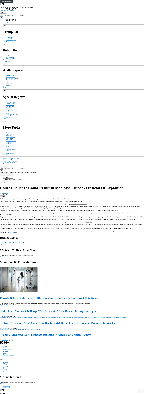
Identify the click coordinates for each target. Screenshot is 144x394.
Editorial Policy (6, 386)
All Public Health (7, 59)
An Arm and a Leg (10, 79)
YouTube (5, 363)
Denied (7, 113)
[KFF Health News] (8, 9)
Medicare (8, 150)
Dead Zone (8, 111)
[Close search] (1, 17)
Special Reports (6, 87)
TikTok (4, 370)
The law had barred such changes (79, 204)
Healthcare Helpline (10, 77)
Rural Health (9, 143)
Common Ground (10, 103)
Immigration (9, 139)
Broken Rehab (9, 110)
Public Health (6, 41)
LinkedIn (5, 364)
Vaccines (8, 55)
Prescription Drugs (10, 137)
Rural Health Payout (11, 40)
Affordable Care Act (11, 149)
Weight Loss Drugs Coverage (10, 161)
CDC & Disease (10, 57)
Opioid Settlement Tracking (12, 114)
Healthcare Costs (10, 134)
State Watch (9, 38)
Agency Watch (9, 37)
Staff (4, 354)
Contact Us (2, 257)
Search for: (2, 15)
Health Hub (9, 81)
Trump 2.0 (5, 22)
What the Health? (10, 75)
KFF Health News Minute (12, 78)
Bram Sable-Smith (6, 328)
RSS (4, 371)
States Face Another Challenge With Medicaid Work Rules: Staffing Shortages (48, 311)
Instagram (5, 362)
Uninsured (21, 243)
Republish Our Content (8, 355)
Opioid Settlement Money (9, 162)
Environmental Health (11, 58)
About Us (5, 351)
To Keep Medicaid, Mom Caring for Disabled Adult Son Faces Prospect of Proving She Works (57, 322)
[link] (2, 196)
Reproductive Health (11, 141)
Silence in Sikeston (10, 83)
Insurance (8, 135)
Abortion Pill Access (8, 163)
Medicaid (8, 151)
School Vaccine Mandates (9, 159)
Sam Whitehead (5, 316)
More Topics (6, 118)
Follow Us (7, 10)
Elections (8, 133)
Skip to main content (6, 1)
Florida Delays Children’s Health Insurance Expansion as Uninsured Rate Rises (49, 297)
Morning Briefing (7, 349)
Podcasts (5, 346)
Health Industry (9, 138)
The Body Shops (10, 106)
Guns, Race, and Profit (11, 109)
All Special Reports (7, 117)
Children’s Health (10, 153)
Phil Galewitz (5, 193)
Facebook (5, 366)
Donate (12, 10)
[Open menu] (0, 14)
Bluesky (5, 369)
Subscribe (2, 10)
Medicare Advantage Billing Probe (11, 158)
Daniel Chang (5, 304)
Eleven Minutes (9, 115)
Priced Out (8, 107)
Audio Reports (6, 61)
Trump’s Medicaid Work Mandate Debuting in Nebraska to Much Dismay (45, 334)
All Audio (5, 86)
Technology (9, 142)
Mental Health (9, 147)
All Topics (5, 154)
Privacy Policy (6, 387)
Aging (7, 146)
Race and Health (10, 145)
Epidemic (8, 85)
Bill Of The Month (10, 102)
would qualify (89, 222)
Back (5, 25)
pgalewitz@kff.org (12, 232)
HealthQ (8, 82)
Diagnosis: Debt (10, 105)
